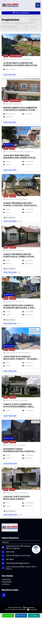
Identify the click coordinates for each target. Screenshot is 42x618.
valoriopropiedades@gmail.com (18, 563)
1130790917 (10, 559)
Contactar (22, 615)
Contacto (6, 584)
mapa (35, 27)
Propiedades (7, 582)
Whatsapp (8, 615)
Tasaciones (6, 579)
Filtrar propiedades (22, 13)
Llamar (35, 615)
